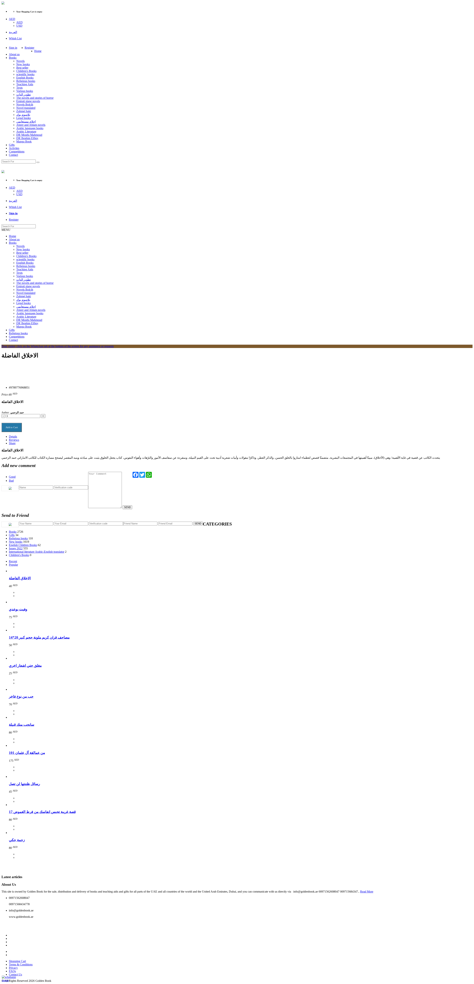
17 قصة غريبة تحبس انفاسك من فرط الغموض (42, 812)
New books (23, 64)
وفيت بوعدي (18, 609)
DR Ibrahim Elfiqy (27, 138)
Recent (13, 561)
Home (37, 51)
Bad (11, 480)
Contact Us (15, 974)
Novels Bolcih (24, 104)
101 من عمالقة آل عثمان (27, 753)
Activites (14, 148)
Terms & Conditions (21, 964)
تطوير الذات (23, 94)
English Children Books (23, 545)
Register (29, 47)
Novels (20, 61)
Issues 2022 (16, 548)
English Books (25, 77)
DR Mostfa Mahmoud (29, 134)
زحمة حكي (17, 840)
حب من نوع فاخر (21, 696)
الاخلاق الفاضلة (20, 578)
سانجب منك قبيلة (21, 725)
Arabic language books (29, 128)
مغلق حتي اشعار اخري (25, 665)
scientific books (25, 74)
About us (14, 54)
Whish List (15, 38)
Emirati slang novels (28, 101)
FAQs (12, 971)
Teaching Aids (24, 84)
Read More (366, 891)
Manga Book (24, 141)
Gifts (12, 144)
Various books (24, 91)
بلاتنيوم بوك (23, 114)
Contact (13, 154)
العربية (13, 32)
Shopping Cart (17, 961)
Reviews (14, 439)
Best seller (22, 67)
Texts (19, 87)
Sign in (13, 47)
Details (13, 436)
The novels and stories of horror (35, 97)
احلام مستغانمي (26, 121)
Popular (13, 564)
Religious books (25, 81)
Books (12, 57)
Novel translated (25, 107)
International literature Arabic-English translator (36, 551)
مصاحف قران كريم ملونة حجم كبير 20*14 (39, 637)
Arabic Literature (26, 131)
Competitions (16, 151)
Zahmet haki (23, 111)
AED (12, 19)
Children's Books (26, 71)
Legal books (23, 118)
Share (12, 443)
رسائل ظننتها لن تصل (24, 784)
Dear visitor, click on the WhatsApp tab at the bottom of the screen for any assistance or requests (57, 346)
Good (12, 476)
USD (19, 25)
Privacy (13, 967)
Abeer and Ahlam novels (30, 124)
